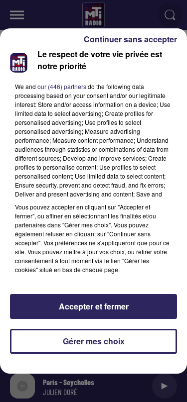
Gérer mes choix (94, 341)
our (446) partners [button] (61, 86)
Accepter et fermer (94, 306)
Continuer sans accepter (130, 39)
